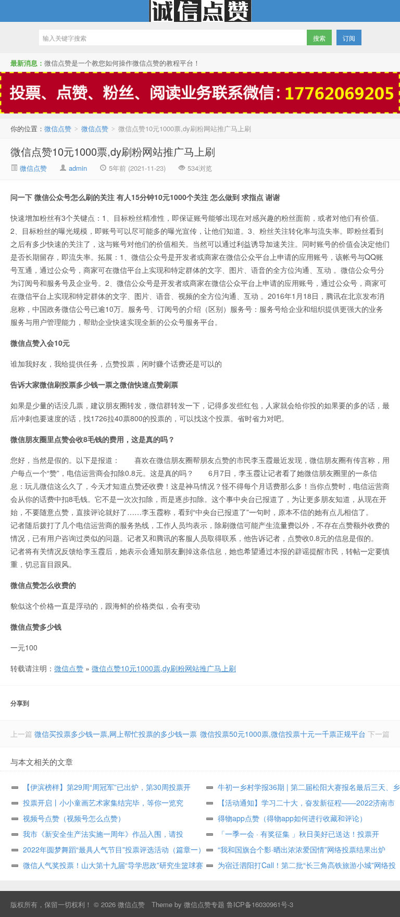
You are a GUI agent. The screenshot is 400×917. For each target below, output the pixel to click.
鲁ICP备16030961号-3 (260, 904)
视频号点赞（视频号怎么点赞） (74, 818)
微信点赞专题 (204, 904)
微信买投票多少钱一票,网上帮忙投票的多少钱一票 (115, 733)
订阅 (349, 37)
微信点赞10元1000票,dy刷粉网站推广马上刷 (112, 151)
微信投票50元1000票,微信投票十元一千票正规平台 (283, 733)
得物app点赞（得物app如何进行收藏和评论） (292, 818)
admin (78, 168)
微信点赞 (200, 11)
